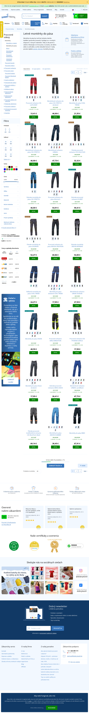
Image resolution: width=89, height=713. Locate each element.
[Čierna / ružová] (76, 191)
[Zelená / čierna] (40, 97)
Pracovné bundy (9, 63)
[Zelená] (81, 97)
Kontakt (62, 9)
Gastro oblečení (9, 80)
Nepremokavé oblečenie (9, 92)
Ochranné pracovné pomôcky (11, 109)
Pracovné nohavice (10, 68)
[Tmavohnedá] (35, 238)
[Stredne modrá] (81, 100)
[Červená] (78, 97)
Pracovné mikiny (10, 65)
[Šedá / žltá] (78, 333)
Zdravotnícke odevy (10, 82)
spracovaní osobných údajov (48, 633)
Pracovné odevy (10, 29)
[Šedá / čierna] (53, 97)
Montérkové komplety (9, 51)
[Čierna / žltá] (55, 333)
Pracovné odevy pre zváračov (10, 100)
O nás (23, 651)
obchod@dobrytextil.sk (74, 656)
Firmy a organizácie (39, 9)
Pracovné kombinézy (9, 55)
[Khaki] (54, 147)
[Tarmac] (35, 336)
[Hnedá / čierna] (82, 285)
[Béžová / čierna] (37, 144)
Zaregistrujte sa (33, 6)
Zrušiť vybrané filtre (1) (9, 228)
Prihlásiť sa (58, 628)
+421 (60, 16)
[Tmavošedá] (57, 147)
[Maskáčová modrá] (40, 144)
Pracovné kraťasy (10, 73)
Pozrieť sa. (67, 2)
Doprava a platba (15, 9)
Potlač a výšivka (27, 9)
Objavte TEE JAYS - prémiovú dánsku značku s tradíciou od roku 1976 (49, 658)
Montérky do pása (11, 46)
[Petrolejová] (33, 241)
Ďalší (85, 72)
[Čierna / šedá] (30, 97)
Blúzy (7, 48)
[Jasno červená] (59, 147)
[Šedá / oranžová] (73, 100)
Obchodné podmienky (8, 653)
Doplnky (7, 113)
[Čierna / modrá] (78, 191)
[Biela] (51, 144)
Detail (33, 117)
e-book (46, 6)
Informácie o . (44, 633)
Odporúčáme (26, 69)
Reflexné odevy (9, 89)
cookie (29, 701)
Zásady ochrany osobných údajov (11, 661)
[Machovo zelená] (40, 238)
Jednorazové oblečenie (8, 96)
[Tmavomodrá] (57, 144)
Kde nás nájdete (75, 662)
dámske (40, 49)
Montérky (19, 29)
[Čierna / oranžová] (32, 97)
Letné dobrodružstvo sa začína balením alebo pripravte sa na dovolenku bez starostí (50, 671)
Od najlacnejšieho (36, 69)
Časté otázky (5, 9)
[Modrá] (76, 97)
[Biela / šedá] (37, 97)
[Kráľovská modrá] (51, 147)
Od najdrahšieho (46, 69)
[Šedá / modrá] (81, 333)
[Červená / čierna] (35, 97)
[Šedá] (54, 144)
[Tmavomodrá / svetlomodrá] (76, 100)
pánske (35, 49)
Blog (56, 9)
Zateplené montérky (9, 59)
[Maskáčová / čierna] (83, 144)
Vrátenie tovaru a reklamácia (10, 659)
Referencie (49, 9)
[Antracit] (37, 238)
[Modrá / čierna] (33, 100)
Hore (83, 466)
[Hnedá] (83, 97)
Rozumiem (51, 708)
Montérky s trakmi (11, 43)
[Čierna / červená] (74, 285)
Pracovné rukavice (10, 106)
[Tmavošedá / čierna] (55, 97)
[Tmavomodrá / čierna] (32, 147)
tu (42, 707)
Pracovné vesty (9, 71)
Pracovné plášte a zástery (10, 85)
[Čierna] (71, 97)
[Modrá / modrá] (27, 97)
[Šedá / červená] (76, 333)
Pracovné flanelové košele (10, 76)
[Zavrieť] (87, 2)
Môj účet (85, 9)
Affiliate (23, 667)
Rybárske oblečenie (10, 104)
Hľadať (44, 16)
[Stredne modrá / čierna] (58, 97)
